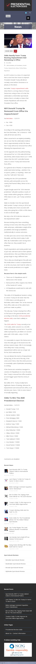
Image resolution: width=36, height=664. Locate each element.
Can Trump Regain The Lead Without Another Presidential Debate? (18, 529)
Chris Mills (8, 62)
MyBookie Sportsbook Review (15, 571)
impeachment (11, 68)
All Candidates (18, 65)
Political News (22, 68)
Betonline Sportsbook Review (15, 560)
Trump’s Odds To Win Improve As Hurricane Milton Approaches (20, 503)
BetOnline (9, 118)
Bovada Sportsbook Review (14, 567)
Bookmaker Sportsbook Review (16, 564)
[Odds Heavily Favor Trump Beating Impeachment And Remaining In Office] (18, 41)
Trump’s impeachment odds (19, 88)
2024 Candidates (10, 65)
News (8, 16)
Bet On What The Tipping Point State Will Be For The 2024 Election (20, 495)
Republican (7, 70)
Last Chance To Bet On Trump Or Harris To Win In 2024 (20, 480)
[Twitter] (26, 13)
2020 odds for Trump (14, 324)
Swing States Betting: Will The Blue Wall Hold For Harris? (20, 546)
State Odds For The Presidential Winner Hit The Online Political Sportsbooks (19, 519)
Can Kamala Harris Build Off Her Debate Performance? (19, 538)
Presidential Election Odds (14, 629)
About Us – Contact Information (16, 633)
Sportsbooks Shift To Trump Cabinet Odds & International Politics (18, 471)
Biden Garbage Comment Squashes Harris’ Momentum (20, 488)
